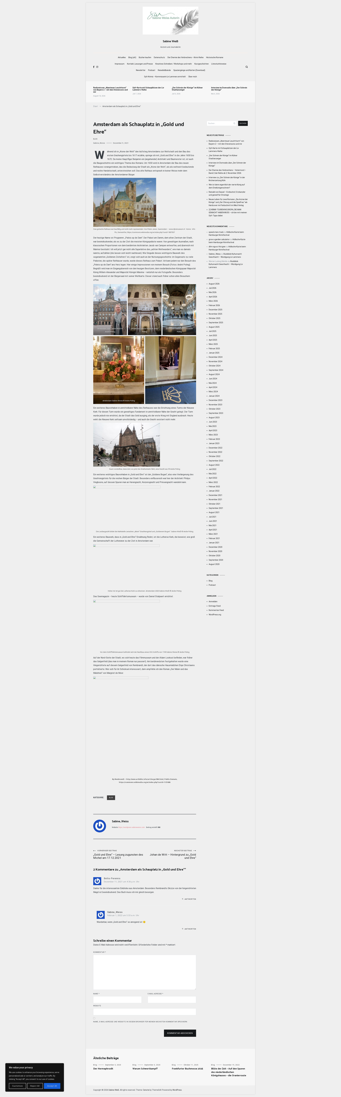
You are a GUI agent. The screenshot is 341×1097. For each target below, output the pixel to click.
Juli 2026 (212, 288)
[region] (34, 1077)
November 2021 (215, 499)
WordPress (177, 1090)
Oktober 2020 (214, 555)
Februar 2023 (214, 439)
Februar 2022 (214, 486)
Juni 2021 (213, 521)
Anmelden (213, 601)
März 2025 (213, 344)
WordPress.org (215, 615)
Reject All (35, 1086)
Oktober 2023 (214, 409)
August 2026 (214, 284)
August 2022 (214, 465)
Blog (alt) (132, 57)
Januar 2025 (214, 353)
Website (97, 1006)
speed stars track (216, 232)
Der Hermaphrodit (103, 1069)
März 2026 (213, 301)
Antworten (190, 899)
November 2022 (215, 452)
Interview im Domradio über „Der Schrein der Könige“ (229, 89)
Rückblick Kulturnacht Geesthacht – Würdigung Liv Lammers (226, 264)
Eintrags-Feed (215, 606)
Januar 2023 (214, 443)
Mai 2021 (212, 525)
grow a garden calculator (219, 239)
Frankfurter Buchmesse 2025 (187, 1069)
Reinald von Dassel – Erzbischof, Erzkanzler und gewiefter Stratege (227, 193)
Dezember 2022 (215, 448)
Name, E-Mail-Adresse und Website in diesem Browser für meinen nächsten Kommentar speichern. (140, 1022)
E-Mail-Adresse (155, 994)
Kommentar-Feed (216, 610)
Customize (17, 1086)
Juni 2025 (213, 335)
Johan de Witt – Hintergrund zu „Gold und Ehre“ (173, 854)
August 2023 (214, 417)
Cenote (146, 1090)
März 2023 (213, 435)
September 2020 (216, 560)
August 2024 (214, 374)
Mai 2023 (212, 426)
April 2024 (213, 387)
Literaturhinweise (218, 64)
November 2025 (215, 314)
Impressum (119, 64)
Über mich (192, 77)
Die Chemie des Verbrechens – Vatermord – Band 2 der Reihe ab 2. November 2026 (227, 171)
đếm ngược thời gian (217, 247)
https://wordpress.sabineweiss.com (131, 827)
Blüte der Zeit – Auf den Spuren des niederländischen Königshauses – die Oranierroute (228, 1072)
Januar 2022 (214, 491)
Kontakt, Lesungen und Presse (140, 64)
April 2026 (213, 297)
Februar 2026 (214, 305)
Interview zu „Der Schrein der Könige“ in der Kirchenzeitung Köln (227, 178)
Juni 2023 (213, 422)
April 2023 (213, 430)
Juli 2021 (212, 517)
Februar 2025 (214, 348)
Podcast (151, 70)
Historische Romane (214, 57)
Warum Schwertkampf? (145, 1069)
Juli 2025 (212, 331)
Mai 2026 (212, 292)
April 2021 (213, 530)
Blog (95, 139)
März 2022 (213, 482)
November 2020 (215, 551)
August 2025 (214, 327)
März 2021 (213, 534)
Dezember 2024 (215, 357)
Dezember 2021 (215, 495)
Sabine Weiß (170, 41)
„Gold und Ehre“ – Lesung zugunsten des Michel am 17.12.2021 (118, 854)
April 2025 (213, 340)
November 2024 (215, 361)
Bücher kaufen (145, 57)
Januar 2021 (214, 543)
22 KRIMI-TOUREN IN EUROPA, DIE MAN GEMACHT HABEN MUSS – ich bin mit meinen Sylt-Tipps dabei (228, 213)
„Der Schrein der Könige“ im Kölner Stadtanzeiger (187, 89)
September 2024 (216, 370)
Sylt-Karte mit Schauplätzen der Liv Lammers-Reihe (148, 89)
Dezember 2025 (215, 310)
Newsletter (140, 70)
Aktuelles (122, 57)
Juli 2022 (212, 469)
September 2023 (216, 413)
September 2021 (216, 508)
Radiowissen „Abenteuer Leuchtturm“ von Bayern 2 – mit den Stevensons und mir (110, 90)
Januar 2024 (214, 396)
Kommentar (99, 952)
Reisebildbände (164, 70)
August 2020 (214, 564)
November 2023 (215, 405)
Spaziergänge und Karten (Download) (189, 70)
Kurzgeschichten (201, 64)
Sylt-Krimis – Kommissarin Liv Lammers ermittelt (165, 77)
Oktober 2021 (214, 504)
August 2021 (214, 512)
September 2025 (216, 322)
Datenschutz (159, 57)
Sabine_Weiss (99, 143)
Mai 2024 (212, 383)
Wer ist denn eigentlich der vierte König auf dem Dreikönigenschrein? (227, 186)
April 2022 (213, 478)
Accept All (52, 1086)
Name (96, 994)
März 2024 (213, 391)
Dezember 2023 (215, 400)
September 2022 (216, 461)
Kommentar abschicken (180, 1033)
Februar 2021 (214, 538)
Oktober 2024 (214, 366)
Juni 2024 (213, 379)
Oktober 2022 (214, 456)
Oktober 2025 (214, 318)
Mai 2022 (212, 474)
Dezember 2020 (215, 547)
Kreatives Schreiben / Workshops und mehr (173, 64)
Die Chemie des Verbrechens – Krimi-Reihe (186, 57)
